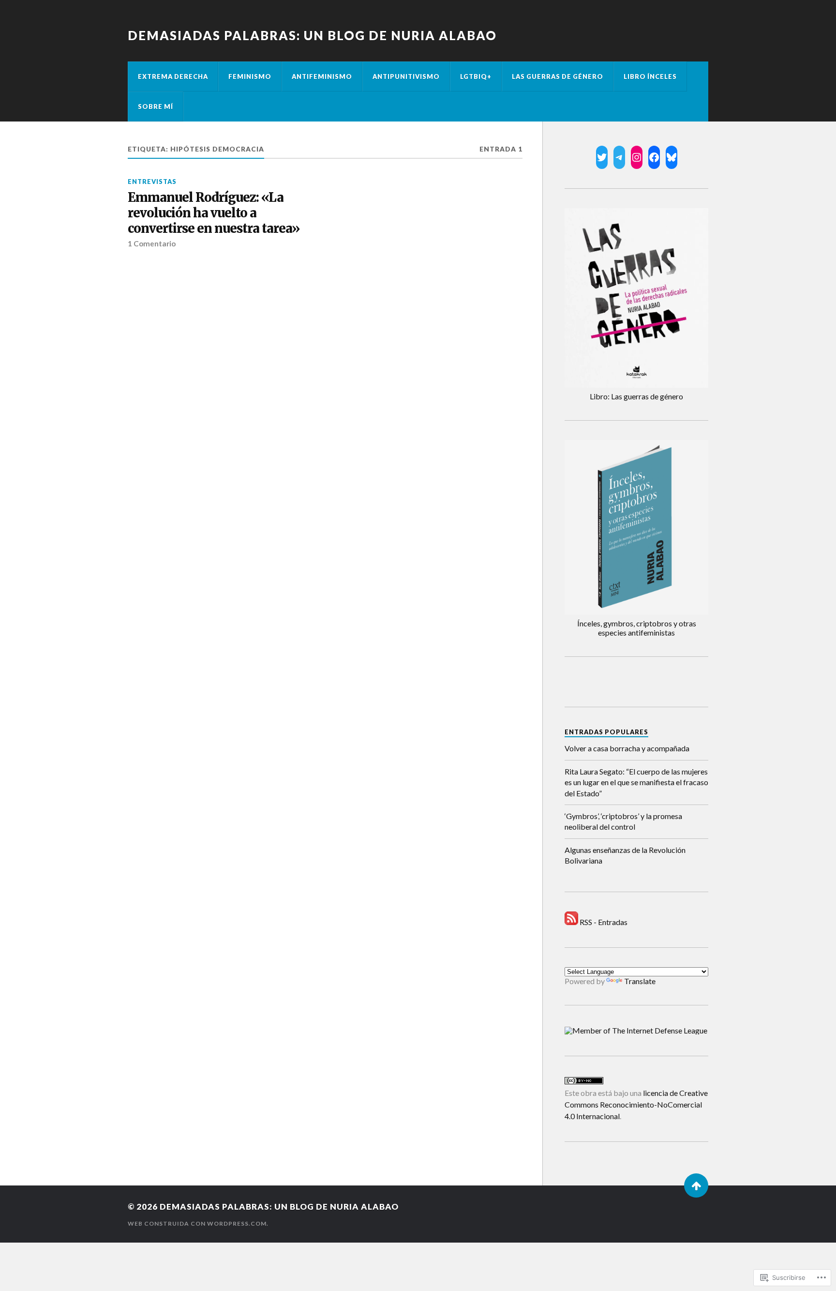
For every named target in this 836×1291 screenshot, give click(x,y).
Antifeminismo (322, 76)
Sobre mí (155, 106)
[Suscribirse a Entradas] (571, 921)
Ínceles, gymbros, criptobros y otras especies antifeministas (636, 628)
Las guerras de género (557, 76)
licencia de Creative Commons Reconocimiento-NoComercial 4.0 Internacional (636, 1104)
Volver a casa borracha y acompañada (627, 748)
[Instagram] (636, 157)
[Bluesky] (671, 157)
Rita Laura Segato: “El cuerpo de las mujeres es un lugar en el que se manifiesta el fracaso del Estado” (636, 782)
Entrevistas (152, 181)
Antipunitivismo (406, 76)
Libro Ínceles (650, 76)
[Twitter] (602, 157)
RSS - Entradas (603, 921)
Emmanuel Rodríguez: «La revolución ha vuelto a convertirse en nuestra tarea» (214, 213)
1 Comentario (152, 243)
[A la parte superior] (696, 1185)
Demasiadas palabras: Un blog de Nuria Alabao (312, 35)
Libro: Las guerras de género (636, 396)
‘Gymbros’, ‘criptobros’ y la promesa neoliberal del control (623, 821)
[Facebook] (654, 157)
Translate (640, 981)
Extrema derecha (173, 76)
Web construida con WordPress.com (197, 1223)
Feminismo (249, 76)
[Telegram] (619, 157)
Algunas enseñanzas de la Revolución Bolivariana (625, 855)
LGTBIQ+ (476, 76)
